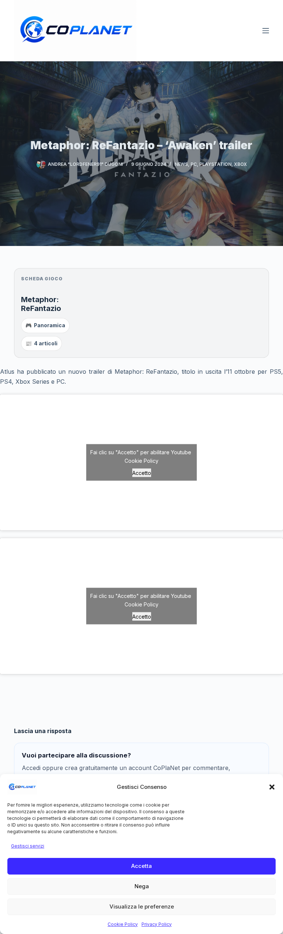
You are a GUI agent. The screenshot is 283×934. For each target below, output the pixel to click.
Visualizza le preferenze (141, 906)
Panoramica (45, 325)
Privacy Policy (157, 924)
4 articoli (41, 343)
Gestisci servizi (27, 846)
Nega (141, 886)
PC (194, 164)
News (181, 164)
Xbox (240, 164)
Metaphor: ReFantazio (41, 304)
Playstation (215, 164)
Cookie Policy (123, 924)
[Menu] (265, 30)
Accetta (141, 865)
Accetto (141, 472)
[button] (272, 787)
